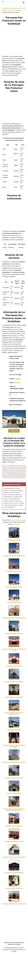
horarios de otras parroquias (17, 520)
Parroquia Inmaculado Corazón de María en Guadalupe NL (14, 809)
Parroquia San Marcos (14, 540)
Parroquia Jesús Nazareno (14, 826)
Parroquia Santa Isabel (14, 602)
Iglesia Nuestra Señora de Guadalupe (14, 762)
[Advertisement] (14, 41)
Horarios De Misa (7, 8)
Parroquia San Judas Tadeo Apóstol (14, 555)
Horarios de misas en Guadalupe (12, 10)
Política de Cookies (19, 942)
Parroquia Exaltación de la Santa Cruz (14, 904)
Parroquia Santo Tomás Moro (14, 888)
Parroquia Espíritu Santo (14, 793)
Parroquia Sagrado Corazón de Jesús (14, 618)
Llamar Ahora (14, 430)
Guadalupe (17, 378)
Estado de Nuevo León (19, 8)
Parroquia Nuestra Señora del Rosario (14, 857)
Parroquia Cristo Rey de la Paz (14, 778)
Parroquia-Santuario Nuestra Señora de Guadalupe (14, 746)
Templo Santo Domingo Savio (14, 633)
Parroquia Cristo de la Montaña (14, 681)
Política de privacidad (9, 942)
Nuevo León (17, 382)
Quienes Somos (11, 944)
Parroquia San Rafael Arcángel (14, 841)
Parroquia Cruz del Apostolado (14, 872)
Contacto (18, 944)
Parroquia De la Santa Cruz (14, 571)
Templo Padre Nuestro (14, 730)
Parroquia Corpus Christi (14, 666)
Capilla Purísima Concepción (14, 697)
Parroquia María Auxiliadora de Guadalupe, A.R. (14, 713)
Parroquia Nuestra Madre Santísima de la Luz (14, 649)
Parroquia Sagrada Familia (14, 587)
